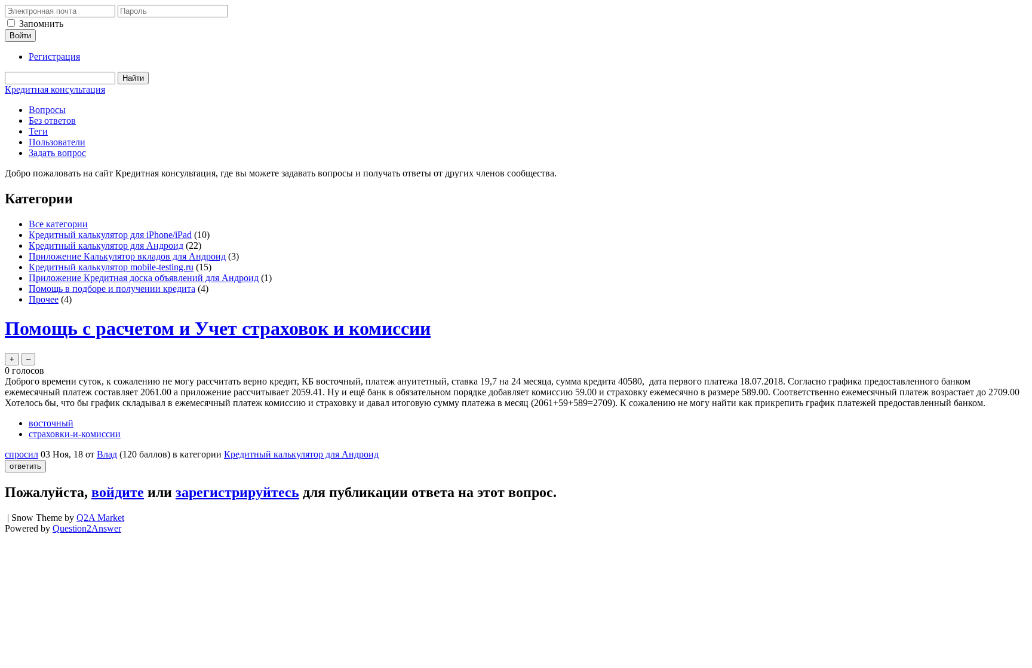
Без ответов (52, 120)
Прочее (44, 299)
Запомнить (41, 24)
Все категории (58, 224)
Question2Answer (87, 528)
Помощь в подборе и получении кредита (112, 288)
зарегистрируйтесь (237, 492)
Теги (38, 131)
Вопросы (47, 110)
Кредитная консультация (55, 89)
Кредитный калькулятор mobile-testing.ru (111, 267)
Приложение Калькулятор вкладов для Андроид (127, 256)
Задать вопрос (57, 153)
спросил (21, 454)
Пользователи (57, 142)
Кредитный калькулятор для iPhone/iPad (110, 235)
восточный (51, 423)
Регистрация (54, 56)
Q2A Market (100, 518)
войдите (117, 492)
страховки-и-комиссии (75, 434)
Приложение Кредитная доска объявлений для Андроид (144, 278)
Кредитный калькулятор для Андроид (106, 245)
